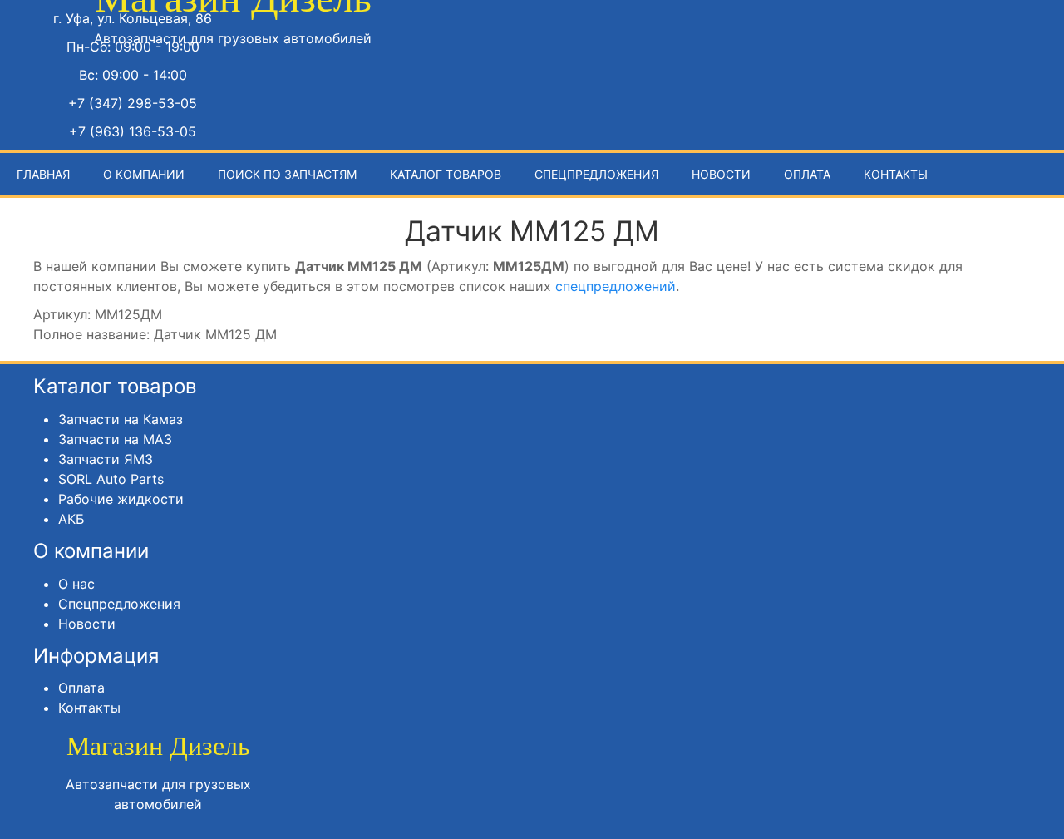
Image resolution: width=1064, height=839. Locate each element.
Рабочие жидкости (121, 499)
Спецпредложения (596, 174)
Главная (43, 174)
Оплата (807, 174)
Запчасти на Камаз (120, 419)
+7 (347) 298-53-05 (132, 103)
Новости (721, 174)
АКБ (71, 519)
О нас (76, 583)
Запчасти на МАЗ (115, 439)
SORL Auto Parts (111, 479)
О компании (144, 174)
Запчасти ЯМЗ (105, 459)
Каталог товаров (445, 174)
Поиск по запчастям (287, 174)
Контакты (896, 174)
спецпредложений (615, 286)
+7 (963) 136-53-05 (132, 131)
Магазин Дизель (158, 746)
